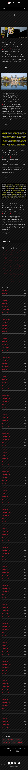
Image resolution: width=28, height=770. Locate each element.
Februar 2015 (5, 724)
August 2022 (5, 439)
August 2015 (5, 705)
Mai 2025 (4, 338)
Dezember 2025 (6, 316)
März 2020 (5, 531)
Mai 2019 (4, 563)
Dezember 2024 (6, 354)
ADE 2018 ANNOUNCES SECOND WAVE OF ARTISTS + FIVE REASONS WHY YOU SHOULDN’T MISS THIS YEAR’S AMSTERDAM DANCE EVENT (13, 207)
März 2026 (5, 306)
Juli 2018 (4, 594)
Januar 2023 (5, 423)
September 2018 (6, 588)
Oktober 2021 (5, 471)
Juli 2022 (4, 442)
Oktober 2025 (5, 322)
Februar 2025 (5, 347)
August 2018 (5, 591)
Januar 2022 (5, 461)
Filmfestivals (11, 739)
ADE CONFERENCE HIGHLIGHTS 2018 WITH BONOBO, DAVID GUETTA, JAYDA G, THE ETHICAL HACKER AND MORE (11, 98)
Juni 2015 (4, 712)
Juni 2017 (4, 636)
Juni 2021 (4, 484)
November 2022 (6, 430)
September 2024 (6, 363)
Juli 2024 (4, 369)
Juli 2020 (4, 518)
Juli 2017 (4, 632)
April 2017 (4, 642)
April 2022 (4, 452)
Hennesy (5, 49)
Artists (4, 739)
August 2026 (5, 290)
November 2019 (6, 544)
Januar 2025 (5, 350)
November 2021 (6, 468)
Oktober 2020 (5, 509)
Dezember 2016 (6, 655)
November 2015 (6, 696)
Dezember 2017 (6, 617)
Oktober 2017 (5, 623)
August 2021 (5, 477)
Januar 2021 (5, 499)
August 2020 (5, 515)
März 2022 (5, 455)
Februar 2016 (5, 686)
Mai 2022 (4, 449)
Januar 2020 (5, 537)
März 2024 (5, 382)
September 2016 (6, 664)
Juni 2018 (4, 598)
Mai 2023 (4, 411)
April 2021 (4, 490)
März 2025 (5, 344)
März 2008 (5, 731)
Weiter (6, 67)
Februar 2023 (5, 420)
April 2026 (4, 303)
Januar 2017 (5, 651)
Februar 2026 (5, 309)
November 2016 (6, 658)
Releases (20, 742)
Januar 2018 (5, 613)
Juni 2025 (4, 335)
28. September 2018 (16, 157)
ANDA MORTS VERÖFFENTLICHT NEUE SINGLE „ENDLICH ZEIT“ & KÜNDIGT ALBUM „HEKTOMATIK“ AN (14, 275)
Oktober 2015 (5, 699)
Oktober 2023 (5, 395)
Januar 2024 (5, 385)
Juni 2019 (4, 560)
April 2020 (4, 528)
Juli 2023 (4, 404)
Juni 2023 (4, 408)
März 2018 (5, 607)
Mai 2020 (4, 525)
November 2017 (6, 620)
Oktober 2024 (5, 360)
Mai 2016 (4, 677)
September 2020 (6, 512)
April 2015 (4, 718)
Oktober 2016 (5, 661)
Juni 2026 (4, 297)
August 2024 (5, 366)
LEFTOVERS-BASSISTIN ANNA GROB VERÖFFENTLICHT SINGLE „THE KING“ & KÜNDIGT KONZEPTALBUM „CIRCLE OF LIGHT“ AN (13, 260)
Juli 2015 (4, 708)
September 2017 (6, 626)
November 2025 (6, 319)
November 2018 (6, 582)
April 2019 (4, 566)
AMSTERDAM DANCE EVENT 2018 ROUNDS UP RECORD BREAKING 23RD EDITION (13, 45)
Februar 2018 (5, 610)
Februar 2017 (5, 648)
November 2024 (6, 357)
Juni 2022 (4, 446)
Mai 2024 (4, 376)
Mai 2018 (4, 601)
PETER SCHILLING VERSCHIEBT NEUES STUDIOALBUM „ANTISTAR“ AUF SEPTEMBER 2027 (14, 252)
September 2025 (6, 325)
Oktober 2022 (5, 433)
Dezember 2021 (6, 465)
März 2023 (5, 417)
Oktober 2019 (5, 547)
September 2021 (6, 474)
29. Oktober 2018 (16, 49)
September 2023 (6, 398)
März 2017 (5, 645)
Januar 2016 (5, 689)
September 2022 (6, 436)
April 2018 (4, 604)
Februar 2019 (5, 572)
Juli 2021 (4, 480)
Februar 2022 (5, 458)
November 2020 (6, 506)
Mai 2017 (4, 639)
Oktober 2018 (5, 585)
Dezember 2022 (6, 427)
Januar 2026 (5, 312)
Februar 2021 (5, 496)
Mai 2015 (4, 715)
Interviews (18, 739)
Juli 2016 (4, 670)
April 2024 (4, 379)
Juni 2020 (4, 522)
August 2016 (5, 667)
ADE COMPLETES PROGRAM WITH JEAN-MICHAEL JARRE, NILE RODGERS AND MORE (13, 153)
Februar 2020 (5, 534)
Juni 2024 (4, 373)
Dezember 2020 (6, 503)
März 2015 (5, 721)
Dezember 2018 (6, 579)
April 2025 (4, 341)
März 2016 (5, 683)
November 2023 (6, 392)
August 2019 (5, 553)
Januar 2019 (5, 575)
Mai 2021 (4, 487)
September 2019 (6, 550)
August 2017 (5, 629)
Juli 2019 (4, 556)
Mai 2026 (4, 300)
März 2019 (5, 569)
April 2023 (4, 414)
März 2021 (5, 493)
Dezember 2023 (6, 388)
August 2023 (5, 401)
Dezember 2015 (6, 692)
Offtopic (14, 742)
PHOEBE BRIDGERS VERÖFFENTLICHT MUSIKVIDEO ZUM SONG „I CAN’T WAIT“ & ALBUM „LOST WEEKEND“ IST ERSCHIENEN (14, 268)
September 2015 (6, 702)
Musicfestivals (6, 742)
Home (14, 21)
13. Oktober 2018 (16, 104)
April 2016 (4, 680)
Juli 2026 (4, 293)
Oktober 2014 (5, 727)
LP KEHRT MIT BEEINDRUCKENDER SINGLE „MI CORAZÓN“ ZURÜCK (13, 280)
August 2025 (5, 328)
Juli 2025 (4, 331)
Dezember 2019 (6, 541)
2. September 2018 (16, 213)
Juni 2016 (4, 673)
